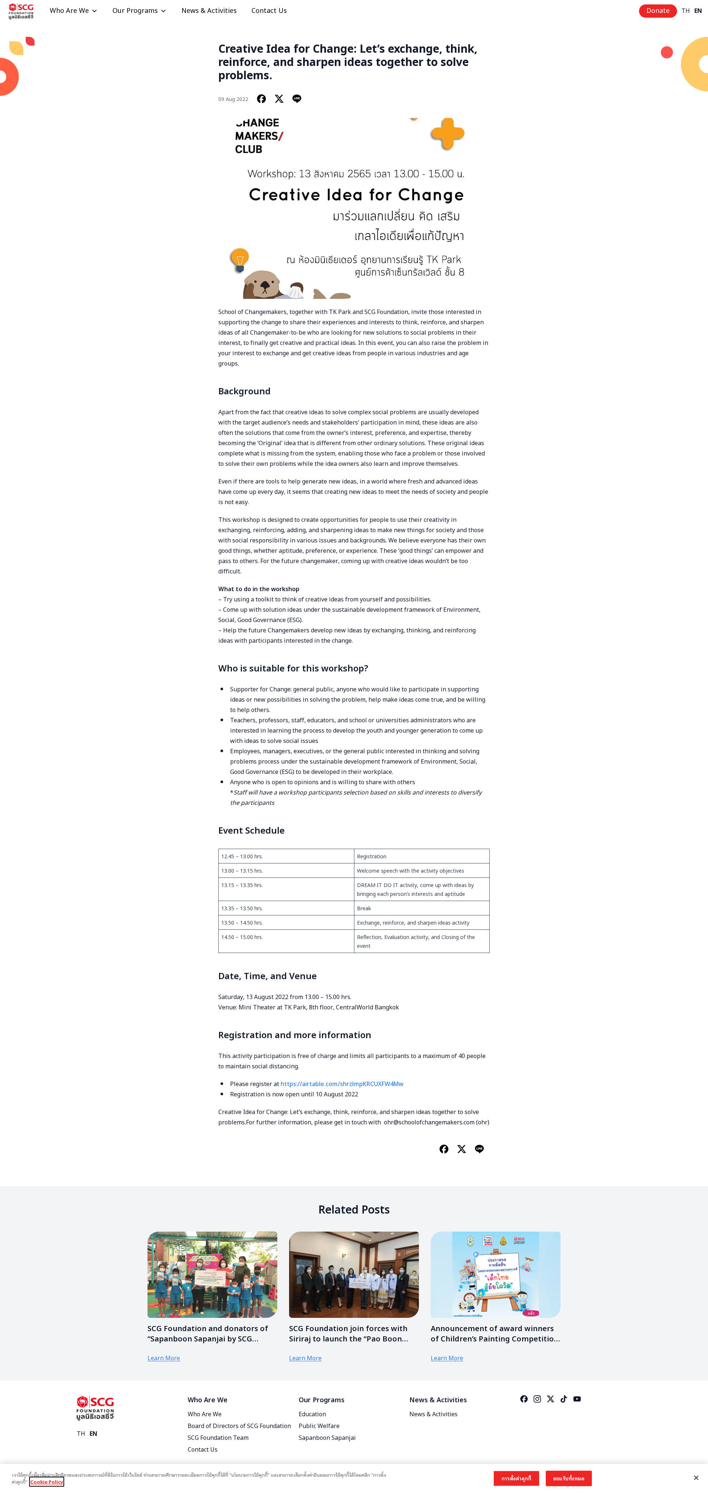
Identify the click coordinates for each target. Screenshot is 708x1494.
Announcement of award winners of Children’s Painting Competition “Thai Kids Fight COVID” (495, 1339)
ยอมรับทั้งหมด (568, 1478)
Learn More (164, 1358)
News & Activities (209, 11)
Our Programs (135, 11)
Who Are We (69, 11)
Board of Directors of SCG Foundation (239, 1426)
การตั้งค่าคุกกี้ (516, 1478)
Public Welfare (319, 1426)
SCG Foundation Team (218, 1438)
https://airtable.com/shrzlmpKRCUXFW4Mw (342, 1083)
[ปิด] (696, 1478)
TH (685, 11)
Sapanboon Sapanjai (327, 1438)
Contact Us (269, 11)
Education (312, 1414)
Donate (658, 11)
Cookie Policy (46, 1482)
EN (698, 11)
